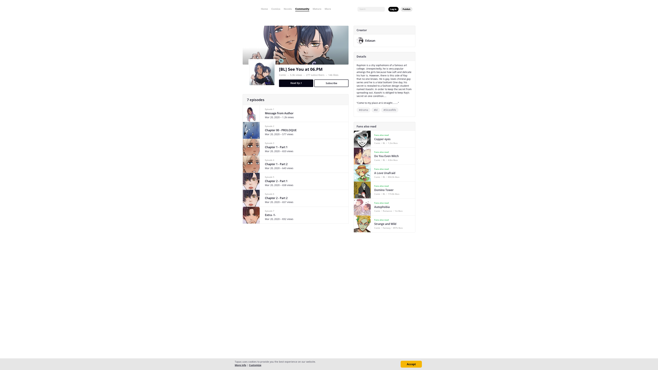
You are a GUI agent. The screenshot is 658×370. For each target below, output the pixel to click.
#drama (363, 110)
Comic (282, 75)
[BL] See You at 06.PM (301, 69)
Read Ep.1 (296, 83)
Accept (411, 364)
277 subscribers (315, 75)
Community (302, 8)
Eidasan (370, 40)
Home (264, 8)
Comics (275, 8)
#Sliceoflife (389, 110)
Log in (393, 9)
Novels (288, 8)
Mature (317, 8)
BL (281, 60)
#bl (376, 110)
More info (240, 365)
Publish (406, 9)
